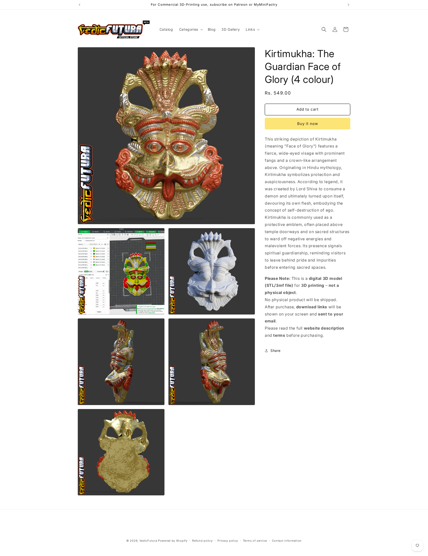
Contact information (287, 540)
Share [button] (275, 350)
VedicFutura (148, 540)
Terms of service (255, 540)
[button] (190, 29)
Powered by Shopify (172, 540)
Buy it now (307, 123)
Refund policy (202, 540)
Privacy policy (227, 540)
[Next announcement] (348, 4)
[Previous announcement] (79, 4)
